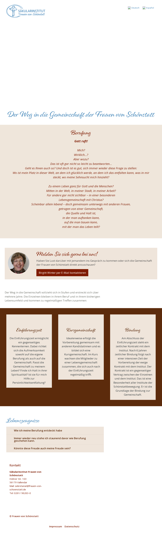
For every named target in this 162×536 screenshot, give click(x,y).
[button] (153, 14)
